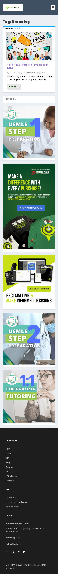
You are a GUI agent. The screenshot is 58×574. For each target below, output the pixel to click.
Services (10, 458)
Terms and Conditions (16, 502)
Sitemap (10, 480)
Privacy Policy (12, 506)
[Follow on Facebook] (8, 552)
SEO (7, 471)
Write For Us (11, 476)
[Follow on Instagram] (19, 552)
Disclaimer (11, 497)
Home (8, 449)
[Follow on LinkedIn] (24, 552)
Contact (10, 467)
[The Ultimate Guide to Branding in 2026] (29, 46)
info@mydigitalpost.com (17, 523)
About (8, 453)
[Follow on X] (13, 552)
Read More (14, 86)
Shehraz (12, 73)
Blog (29, 73)
